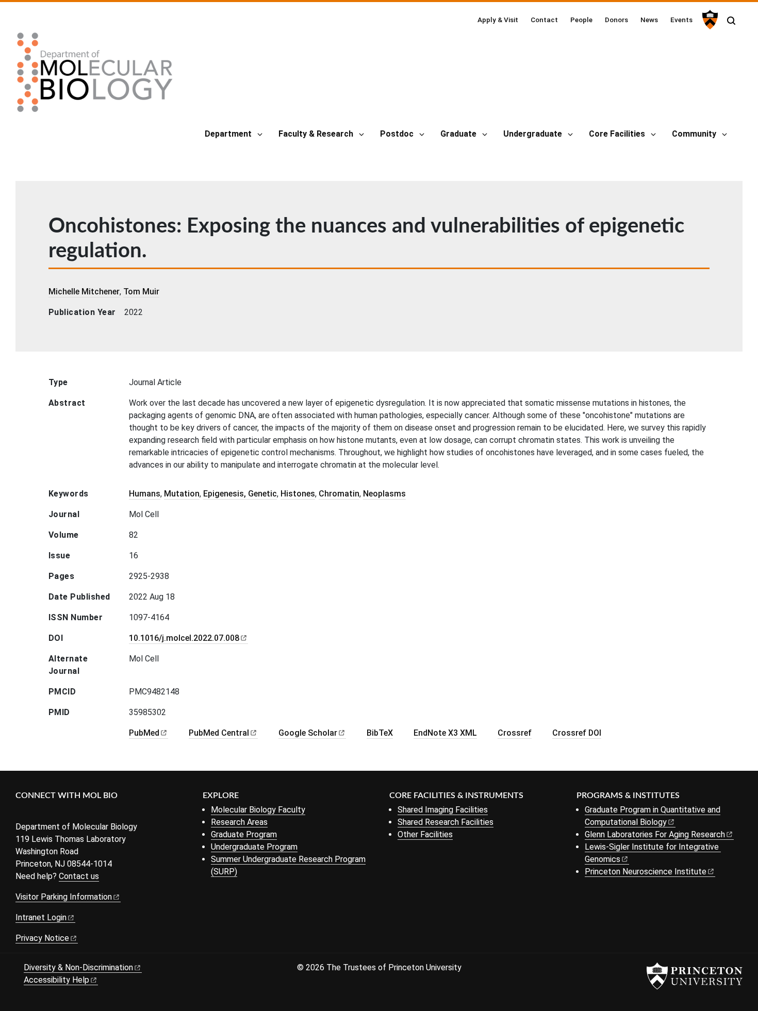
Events (681, 19)
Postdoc (397, 134)
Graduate (458, 134)
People (581, 19)
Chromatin (339, 494)
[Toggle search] (731, 20)
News (649, 19)
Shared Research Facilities (445, 822)
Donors (616, 19)
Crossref (515, 733)
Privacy (42, 938)
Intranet (41, 917)
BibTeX (380, 733)
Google (307, 733)
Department (228, 134)
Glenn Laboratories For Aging (655, 834)
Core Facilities (617, 134)
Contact (544, 19)
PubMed (219, 733)
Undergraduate (532, 134)
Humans (144, 494)
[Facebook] (22, 813)
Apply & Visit (497, 19)
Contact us (79, 876)
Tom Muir (141, 291)
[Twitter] (37, 813)
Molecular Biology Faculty (258, 810)
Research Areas (239, 822)
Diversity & (78, 967)
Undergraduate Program (254, 847)
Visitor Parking (63, 897)
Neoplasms (384, 494)
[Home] (94, 76)
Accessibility (56, 980)
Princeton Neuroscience (645, 871)
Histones (298, 494)
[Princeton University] (708, 19)
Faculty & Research (315, 134)
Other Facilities (425, 834)
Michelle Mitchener (84, 291)
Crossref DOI (576, 733)
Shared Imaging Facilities (443, 810)
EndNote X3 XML (445, 733)
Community (694, 134)
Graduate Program (244, 834)
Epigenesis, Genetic (240, 494)
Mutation (182, 494)
